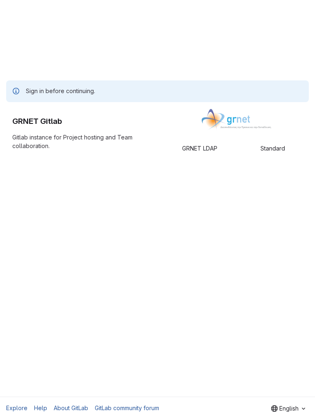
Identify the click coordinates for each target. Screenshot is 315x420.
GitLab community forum (127, 407)
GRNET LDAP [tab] (199, 148)
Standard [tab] (272, 148)
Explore (16, 407)
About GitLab (71, 407)
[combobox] (288, 408)
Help (40, 407)
